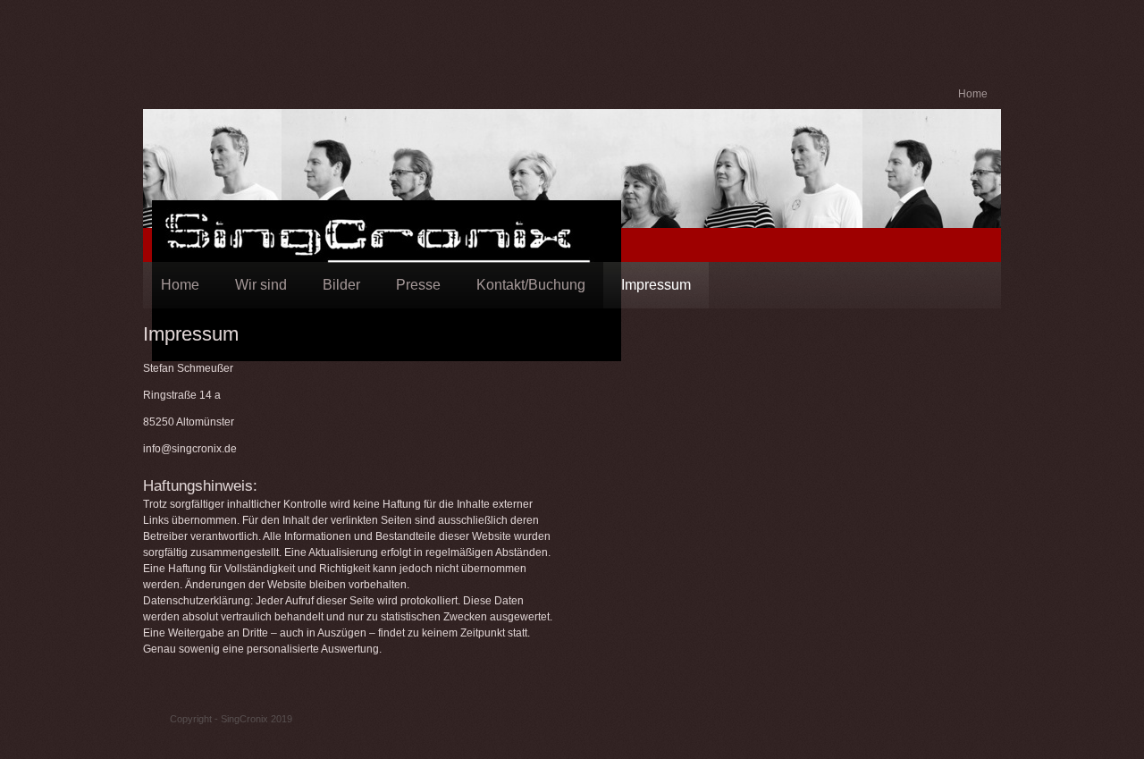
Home (973, 94)
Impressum (656, 284)
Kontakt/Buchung (530, 284)
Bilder (341, 284)
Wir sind (261, 284)
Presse (418, 284)
